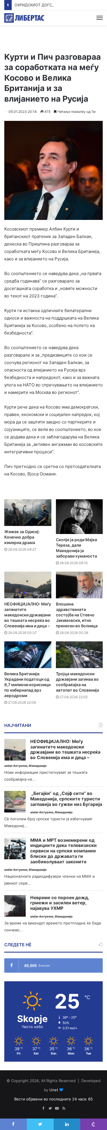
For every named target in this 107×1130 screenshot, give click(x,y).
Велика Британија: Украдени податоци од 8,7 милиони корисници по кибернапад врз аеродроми (27, 684)
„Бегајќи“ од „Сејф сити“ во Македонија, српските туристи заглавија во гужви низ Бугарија (66, 799)
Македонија (38, 766)
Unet (53, 1090)
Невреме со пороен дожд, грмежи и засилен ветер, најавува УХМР (59, 903)
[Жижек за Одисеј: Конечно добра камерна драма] (27, 512)
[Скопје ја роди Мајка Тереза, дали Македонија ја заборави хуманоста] (79, 516)
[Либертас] (24, 18)
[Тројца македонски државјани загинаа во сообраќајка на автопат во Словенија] (79, 654)
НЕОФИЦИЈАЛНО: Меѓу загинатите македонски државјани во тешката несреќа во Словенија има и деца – (27, 614)
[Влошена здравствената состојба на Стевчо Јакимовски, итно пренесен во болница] (79, 585)
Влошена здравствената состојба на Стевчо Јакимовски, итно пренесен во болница (77, 614)
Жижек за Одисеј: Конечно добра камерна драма (22, 537)
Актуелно (20, 766)
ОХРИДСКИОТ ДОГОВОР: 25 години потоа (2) (57, 5)
